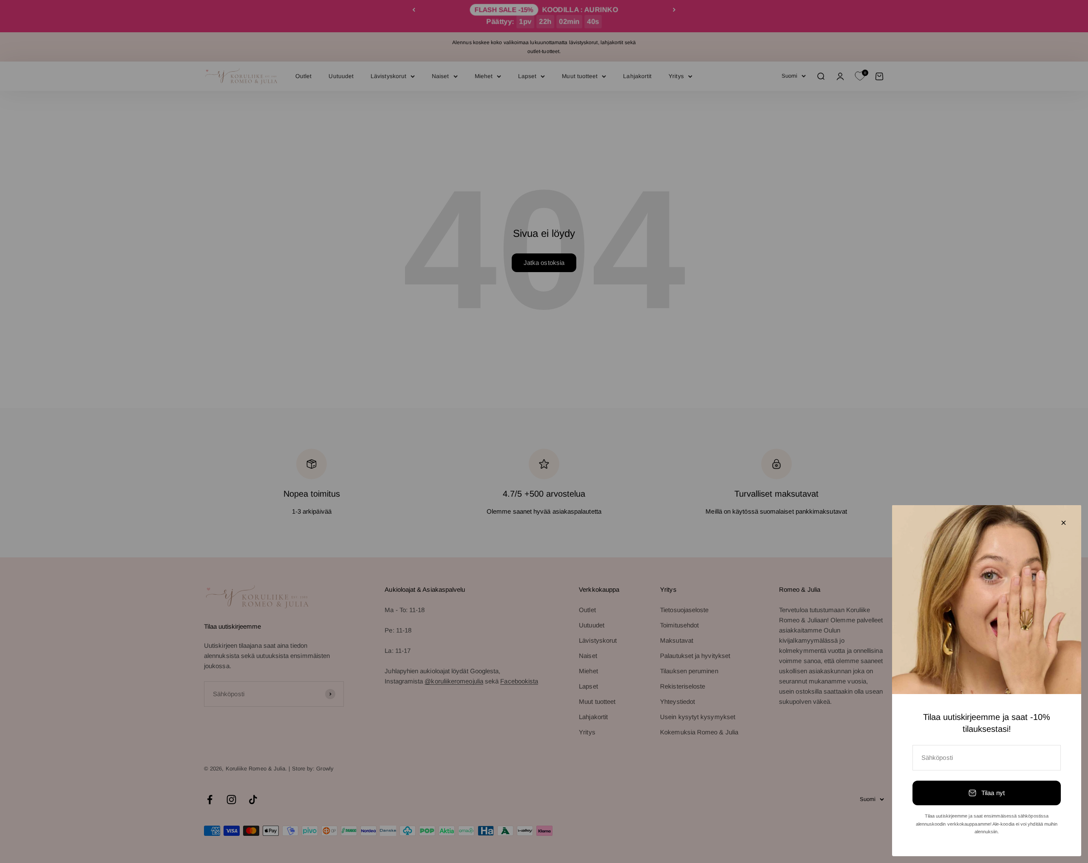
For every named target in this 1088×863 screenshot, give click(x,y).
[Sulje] (1064, 523)
